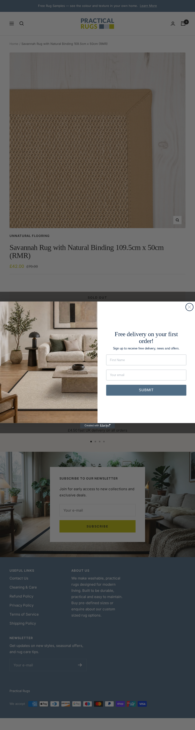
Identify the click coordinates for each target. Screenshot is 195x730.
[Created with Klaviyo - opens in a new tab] (97, 426)
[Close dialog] (189, 307)
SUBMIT (146, 390)
